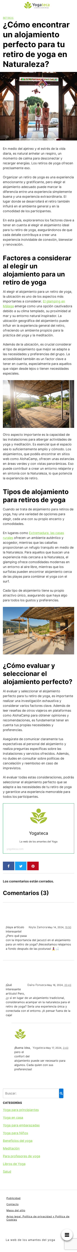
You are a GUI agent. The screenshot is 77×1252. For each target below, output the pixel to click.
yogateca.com (15, 848)
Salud (7, 1171)
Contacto (12, 1204)
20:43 (67, 985)
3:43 (65, 1047)
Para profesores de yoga (21, 1156)
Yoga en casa (13, 1117)
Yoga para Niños (15, 1133)
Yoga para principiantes (21, 1110)
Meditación (11, 1148)
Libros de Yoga (14, 1164)
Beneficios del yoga (17, 1141)
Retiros (8, 17)
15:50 (68, 927)
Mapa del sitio (15, 1210)
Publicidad (13, 1198)
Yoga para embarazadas (21, 1125)
